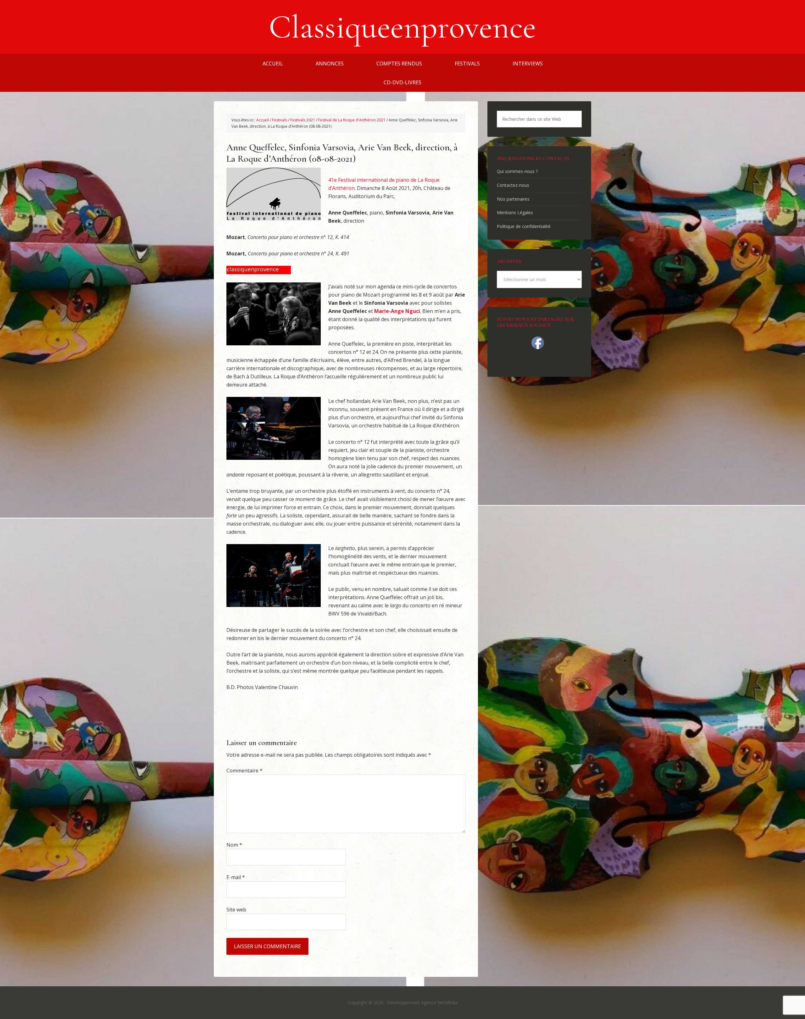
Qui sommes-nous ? (517, 171)
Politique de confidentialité (524, 226)
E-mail (235, 877)
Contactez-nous (513, 185)
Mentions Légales (515, 212)
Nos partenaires (513, 199)
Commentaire (244, 770)
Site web (236, 909)
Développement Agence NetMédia (422, 1002)
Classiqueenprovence (402, 27)
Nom (234, 844)
